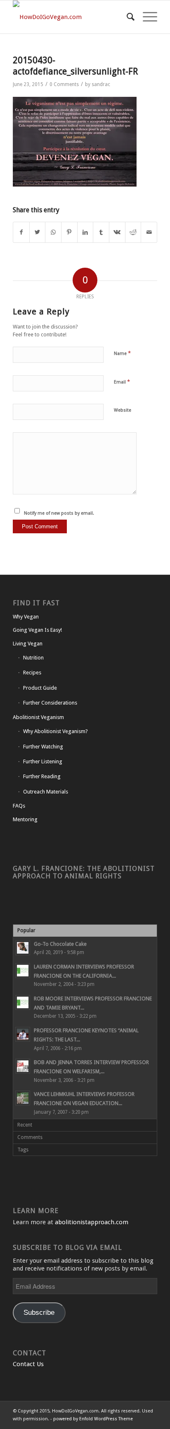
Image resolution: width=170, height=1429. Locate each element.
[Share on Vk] (117, 232)
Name (122, 353)
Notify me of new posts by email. (59, 513)
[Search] (126, 17)
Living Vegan (27, 643)
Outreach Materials (45, 792)
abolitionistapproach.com (91, 1222)
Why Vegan (26, 617)
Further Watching (43, 746)
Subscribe (39, 1312)
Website (122, 410)
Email (122, 382)
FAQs (19, 806)
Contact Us (28, 1364)
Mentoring (25, 819)
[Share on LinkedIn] (85, 232)
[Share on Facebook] (21, 232)
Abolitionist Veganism (38, 717)
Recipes (32, 672)
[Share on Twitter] (37, 232)
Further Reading (42, 776)
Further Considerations (50, 703)
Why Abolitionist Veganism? (55, 731)
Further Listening (42, 761)
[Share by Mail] (149, 232)
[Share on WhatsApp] (53, 232)
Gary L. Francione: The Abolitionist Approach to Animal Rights (84, 872)
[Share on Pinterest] (69, 232)
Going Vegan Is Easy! (37, 630)
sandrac (101, 84)
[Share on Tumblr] (101, 232)
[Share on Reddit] (133, 232)
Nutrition (33, 658)
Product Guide (40, 688)
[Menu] (146, 17)
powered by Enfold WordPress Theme (93, 1419)
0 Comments (64, 84)
